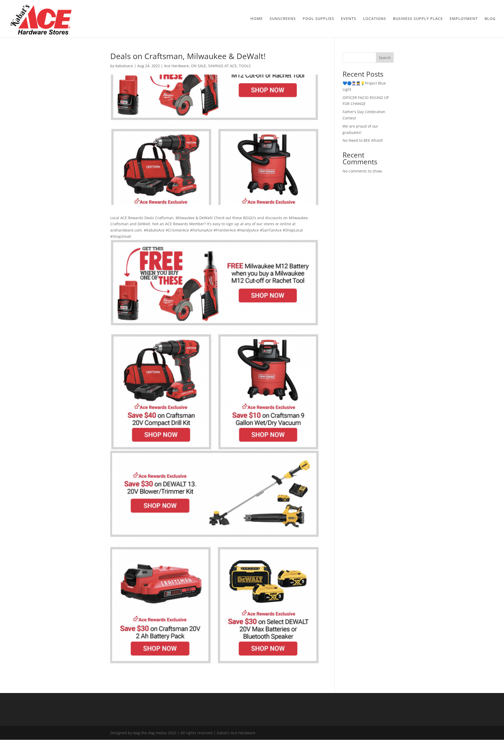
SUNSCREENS (283, 19)
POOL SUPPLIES (318, 19)
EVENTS (348, 19)
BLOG (490, 19)
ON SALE (198, 65)
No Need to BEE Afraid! (363, 140)
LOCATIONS (374, 19)
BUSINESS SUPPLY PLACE (418, 19)
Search (385, 57)
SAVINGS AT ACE (222, 65)
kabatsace (124, 65)
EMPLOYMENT (464, 19)
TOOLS (245, 65)
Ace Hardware (176, 65)
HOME (256, 19)
